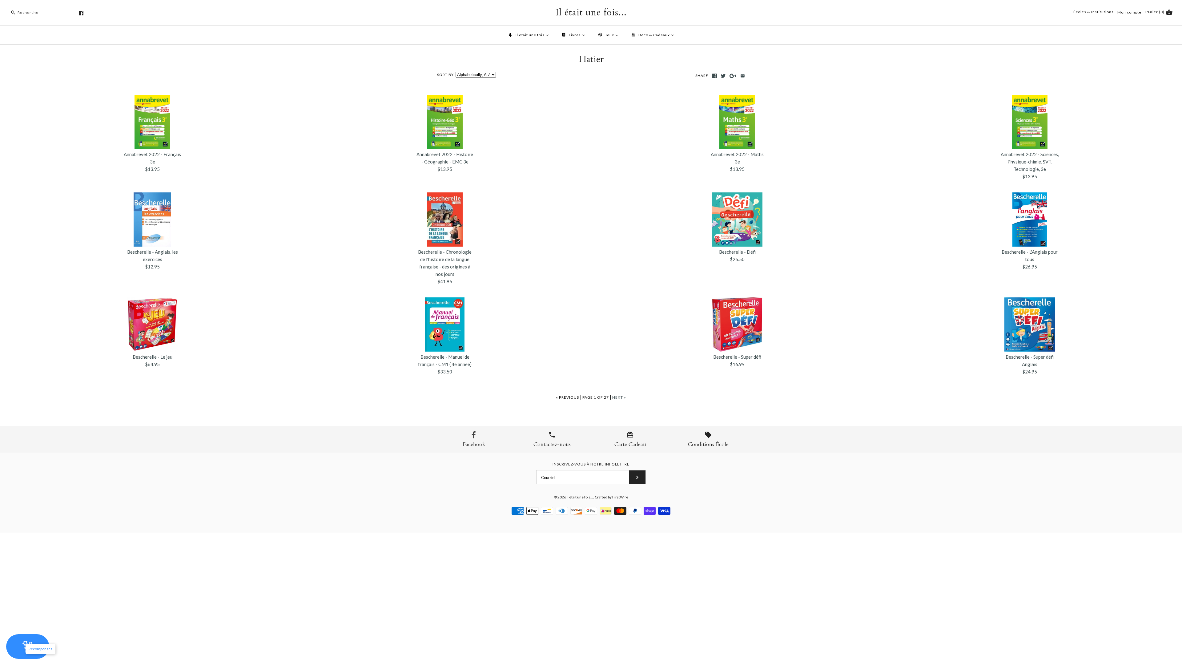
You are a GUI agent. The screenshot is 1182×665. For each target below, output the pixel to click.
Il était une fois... (580, 497)
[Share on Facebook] (714, 76)
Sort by (445, 74)
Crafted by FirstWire (611, 497)
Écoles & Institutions (1093, 12)
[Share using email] (742, 76)
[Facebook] (81, 13)
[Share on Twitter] (723, 76)
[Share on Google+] (733, 76)
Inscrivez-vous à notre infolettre (591, 464)
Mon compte (1129, 12)
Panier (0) (1155, 12)
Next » (619, 397)
